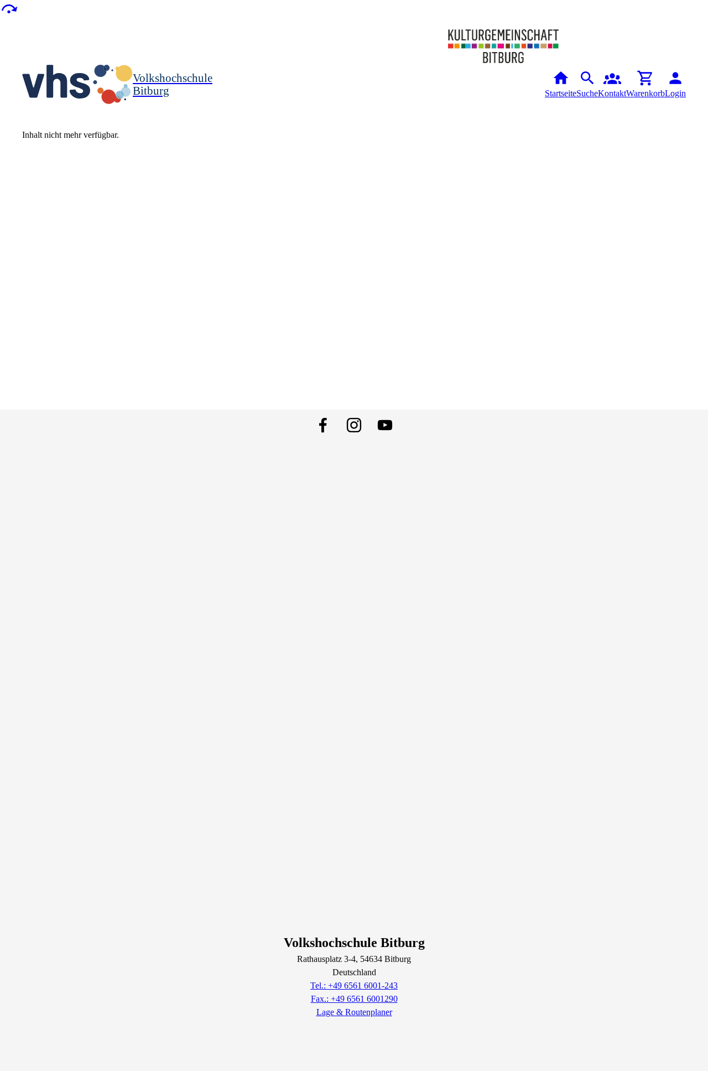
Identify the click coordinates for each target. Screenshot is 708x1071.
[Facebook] (323, 425)
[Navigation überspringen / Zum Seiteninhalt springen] (9, 8)
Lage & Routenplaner (354, 1012)
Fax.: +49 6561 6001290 (354, 998)
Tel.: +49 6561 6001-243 (354, 985)
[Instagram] (354, 425)
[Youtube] (384, 425)
